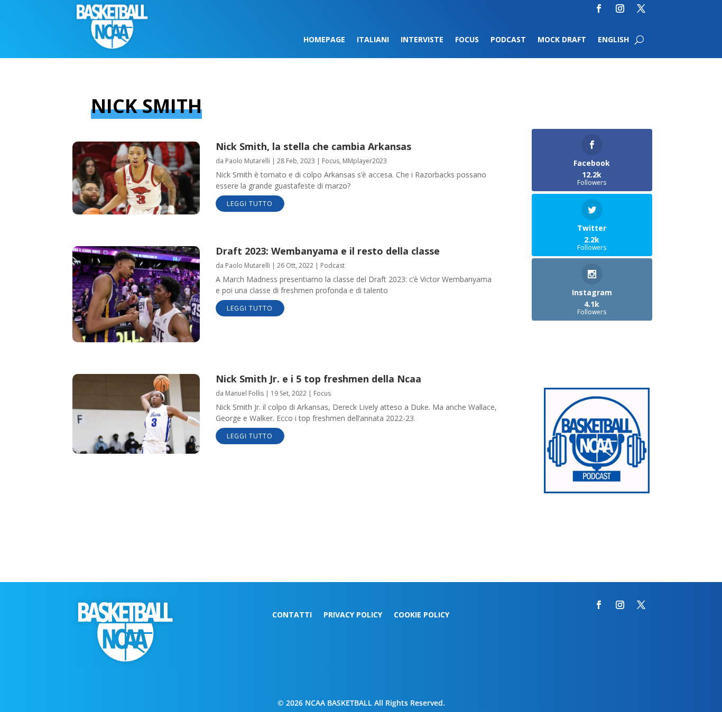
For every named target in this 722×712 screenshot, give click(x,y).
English (613, 40)
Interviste (422, 40)
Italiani (373, 40)
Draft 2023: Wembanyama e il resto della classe (328, 251)
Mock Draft (562, 40)
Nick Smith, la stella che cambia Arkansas (313, 146)
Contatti (292, 615)
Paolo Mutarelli (247, 160)
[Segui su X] (641, 8)
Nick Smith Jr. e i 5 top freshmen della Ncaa (318, 378)
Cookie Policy (421, 615)
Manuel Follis (244, 393)
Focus (467, 40)
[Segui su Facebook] (598, 8)
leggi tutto (250, 203)
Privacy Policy (352, 615)
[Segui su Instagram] (620, 8)
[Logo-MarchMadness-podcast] (597, 490)
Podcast (508, 40)
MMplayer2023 (365, 160)
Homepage (324, 40)
